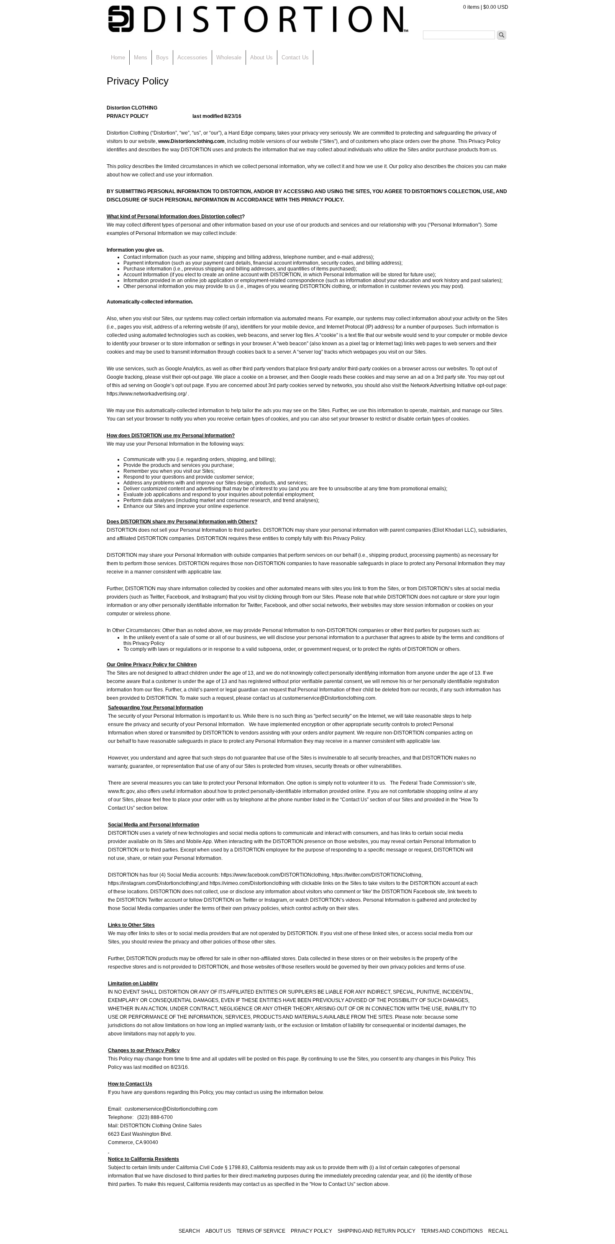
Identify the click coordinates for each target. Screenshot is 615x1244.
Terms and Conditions (452, 1231)
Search (501, 35)
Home (118, 57)
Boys (162, 57)
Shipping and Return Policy (377, 1231)
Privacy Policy (311, 1231)
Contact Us (295, 57)
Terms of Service (261, 1231)
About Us (261, 57)
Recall (498, 1231)
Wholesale (228, 57)
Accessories (192, 57)
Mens (140, 57)
